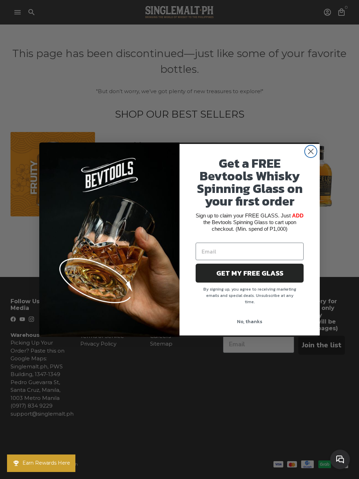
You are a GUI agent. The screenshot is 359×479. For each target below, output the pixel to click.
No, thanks (249, 321)
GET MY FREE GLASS (249, 273)
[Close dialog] (311, 151)
